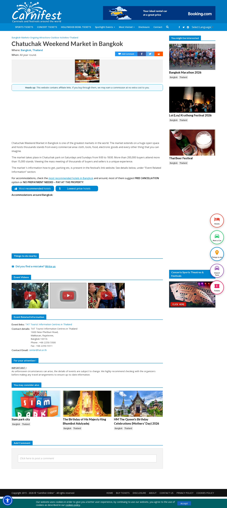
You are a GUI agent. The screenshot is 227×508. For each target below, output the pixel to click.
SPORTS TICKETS (24, 27)
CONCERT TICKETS (47, 27)
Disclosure (144, 27)
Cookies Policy (205, 492)
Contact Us (166, 492)
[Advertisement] (87, 114)
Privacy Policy (185, 492)
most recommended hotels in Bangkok (70, 178)
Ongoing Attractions (40, 37)
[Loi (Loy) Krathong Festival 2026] (192, 100)
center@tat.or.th (38, 350)
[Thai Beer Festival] (192, 142)
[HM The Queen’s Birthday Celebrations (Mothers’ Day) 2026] (138, 404)
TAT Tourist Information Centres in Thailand (48, 324)
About (153, 492)
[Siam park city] (36, 404)
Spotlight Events (104, 27)
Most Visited (125, 27)
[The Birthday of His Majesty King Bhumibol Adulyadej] (87, 404)
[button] (7, 500)
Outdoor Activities (60, 37)
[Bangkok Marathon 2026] (192, 57)
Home (109, 492)
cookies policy (72, 504)
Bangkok (16, 37)
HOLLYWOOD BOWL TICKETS (76, 27)
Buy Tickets (123, 492)
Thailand (74, 37)
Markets (25, 37)
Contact (157, 27)
